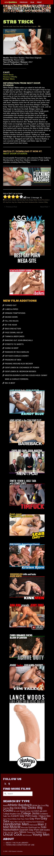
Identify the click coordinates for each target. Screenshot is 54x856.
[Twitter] (5, 784)
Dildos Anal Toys (18, 819)
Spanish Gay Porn (29, 829)
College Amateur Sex (11, 814)
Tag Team (10, 832)
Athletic (14, 200)
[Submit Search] (5, 794)
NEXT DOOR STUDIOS (15, 153)
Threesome (31, 832)
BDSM (34, 805)
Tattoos (22, 832)
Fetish (27, 819)
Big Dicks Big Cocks (23, 200)
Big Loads (16, 811)
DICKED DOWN (11, 317)
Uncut (44, 832)
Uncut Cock (12, 834)
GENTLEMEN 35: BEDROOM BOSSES (20, 371)
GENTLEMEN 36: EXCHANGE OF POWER (22, 368)
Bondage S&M (29, 811)
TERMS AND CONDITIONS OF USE (20, 845)
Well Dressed (27, 835)
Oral (30, 827)
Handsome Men (33, 202)
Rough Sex (36, 827)
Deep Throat (7, 819)
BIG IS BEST (10, 383)
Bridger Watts (33, 200)
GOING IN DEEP (11, 348)
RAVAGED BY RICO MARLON (17, 352)
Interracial (33, 825)
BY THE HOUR (11, 325)
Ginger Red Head (23, 202)
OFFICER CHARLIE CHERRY (17, 356)
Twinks (38, 832)
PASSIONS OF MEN (13, 360)
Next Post (44, 207)
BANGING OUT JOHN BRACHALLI (19, 340)
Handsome (40, 822)
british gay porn (40, 811)
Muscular (24, 827)
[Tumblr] (9, 784)
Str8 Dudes (45, 830)
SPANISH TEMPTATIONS (15, 313)
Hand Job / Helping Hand (27, 822)
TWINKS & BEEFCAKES (14, 336)
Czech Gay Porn (21, 815)
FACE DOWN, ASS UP (14, 333)
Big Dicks (15, 807)
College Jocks (30, 813)
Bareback (25, 805)
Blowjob (22, 811)
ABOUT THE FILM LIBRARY (17, 843)
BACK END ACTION (13, 329)
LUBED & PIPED (11, 309)
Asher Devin (7, 200)
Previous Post (11, 207)
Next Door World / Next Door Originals (25, 26)
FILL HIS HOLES (11, 321)
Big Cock (41, 805)
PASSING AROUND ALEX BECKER (19, 364)
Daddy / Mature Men (40, 816)
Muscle (15, 827)
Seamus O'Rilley (43, 202)
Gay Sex (14, 202)
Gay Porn (8, 202)
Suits (5, 832)
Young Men (40, 834)
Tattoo (16, 832)
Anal (5, 805)
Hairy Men (14, 822)
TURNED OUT (11, 305)
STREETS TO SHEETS (14, 344)
